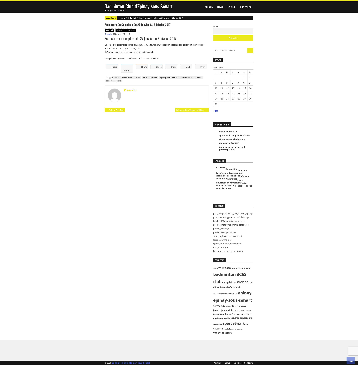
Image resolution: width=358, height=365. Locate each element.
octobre (237, 314)
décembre (218, 287)
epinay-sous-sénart (169, 77)
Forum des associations (228, 176)
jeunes (225, 310)
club (145, 77)
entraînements (220, 294)
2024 (243, 268)
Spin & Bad (217, 324)
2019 (233, 268)
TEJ (246, 324)
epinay (153, 77)
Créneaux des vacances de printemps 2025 (232, 148)
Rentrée (220, 188)
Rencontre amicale (225, 185)
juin (231, 310)
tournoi (217, 328)
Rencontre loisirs (243, 186)
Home (122, 18)
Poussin (108, 34)
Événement (237, 173)
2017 (116, 77)
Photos (244, 183)
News (220, 7)
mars (215, 314)
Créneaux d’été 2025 (229, 143)
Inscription (221, 178)
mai (242, 310)
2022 (238, 268)
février (229, 306)
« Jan (215, 110)
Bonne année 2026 (228, 131)
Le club (231, 7)
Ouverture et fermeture (125, 30)
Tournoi (228, 188)
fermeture (187, 77)
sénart (109, 81)
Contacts (245, 7)
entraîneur (232, 294)
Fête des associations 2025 (232, 139)
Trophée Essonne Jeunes (232, 329)
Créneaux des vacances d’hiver (190, 110)
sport (118, 81)
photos (217, 318)
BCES (138, 77)
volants (228, 332)
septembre (246, 317)
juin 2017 (237, 310)
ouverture (246, 314)
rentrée (235, 318)
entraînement (232, 287)
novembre (223, 314)
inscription (241, 306)
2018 (228, 268)
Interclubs (232, 179)
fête (234, 306)
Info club (132, 18)
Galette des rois (116, 110)
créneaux (244, 282)
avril (248, 268)
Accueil (209, 7)
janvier (198, 77)
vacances (218, 332)
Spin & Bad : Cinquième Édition (234, 135)
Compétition (231, 169)
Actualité (220, 167)
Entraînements (223, 173)
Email (215, 26)
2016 (215, 268)
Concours (242, 170)
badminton (127, 77)
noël (231, 314)
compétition (229, 282)
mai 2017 (248, 310)
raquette (225, 318)
